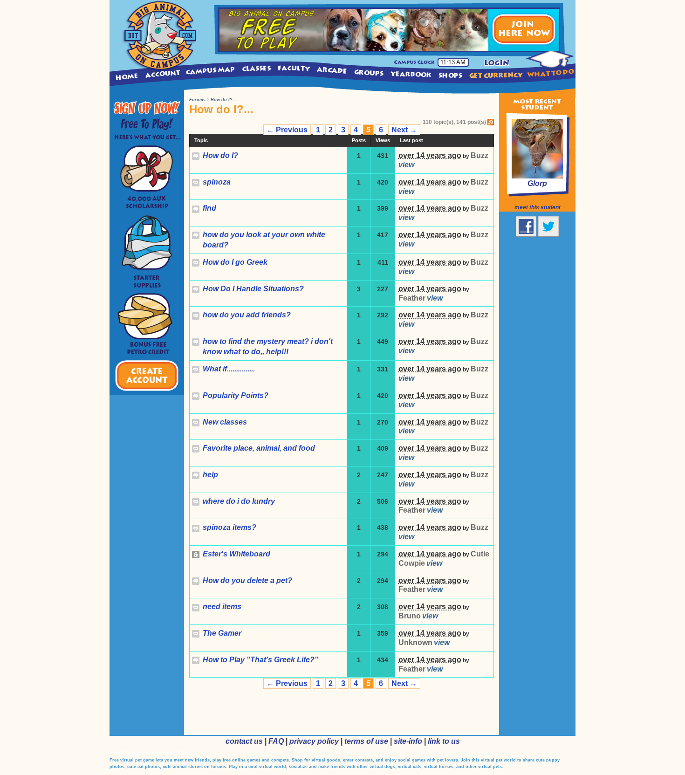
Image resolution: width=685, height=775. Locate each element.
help (210, 475)
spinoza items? (229, 527)
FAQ (276, 741)
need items (222, 606)
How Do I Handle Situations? (253, 289)
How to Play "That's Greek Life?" (260, 660)
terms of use (366, 741)
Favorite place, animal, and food (259, 448)
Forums (197, 99)
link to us (444, 741)
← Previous (287, 130)
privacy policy (314, 741)
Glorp (537, 183)
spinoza (217, 182)
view (406, 165)
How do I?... (224, 99)
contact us (244, 741)
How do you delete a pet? (247, 580)
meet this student (537, 207)
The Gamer (222, 633)
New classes (225, 422)
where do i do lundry (239, 501)
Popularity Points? (235, 395)
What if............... (229, 369)
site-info (408, 741)
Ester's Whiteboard (236, 554)
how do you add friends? (247, 315)
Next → (404, 130)
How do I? (220, 155)
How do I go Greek (235, 262)
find (209, 208)
